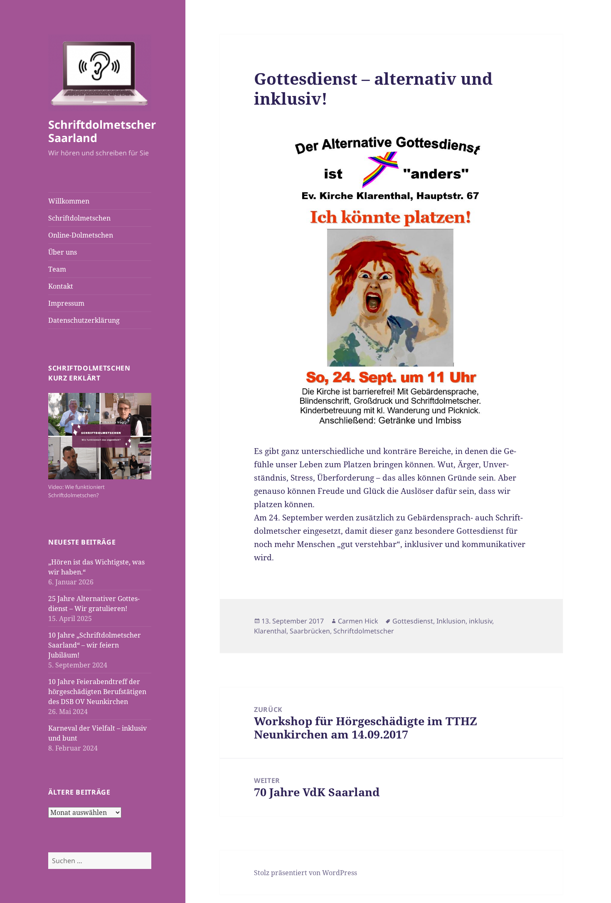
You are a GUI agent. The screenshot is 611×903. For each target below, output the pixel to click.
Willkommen (68, 201)
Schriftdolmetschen (79, 218)
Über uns (62, 252)
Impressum (66, 303)
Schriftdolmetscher (363, 631)
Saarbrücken (310, 631)
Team (57, 269)
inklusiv (480, 621)
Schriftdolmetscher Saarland (102, 131)
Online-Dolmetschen (80, 235)
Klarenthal (270, 631)
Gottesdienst (412, 621)
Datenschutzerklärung (84, 320)
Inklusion (451, 621)
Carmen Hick (358, 621)
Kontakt (60, 286)
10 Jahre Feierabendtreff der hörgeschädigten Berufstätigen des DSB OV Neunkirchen (97, 691)
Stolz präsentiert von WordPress (305, 872)
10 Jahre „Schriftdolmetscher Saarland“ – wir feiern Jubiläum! (94, 645)
